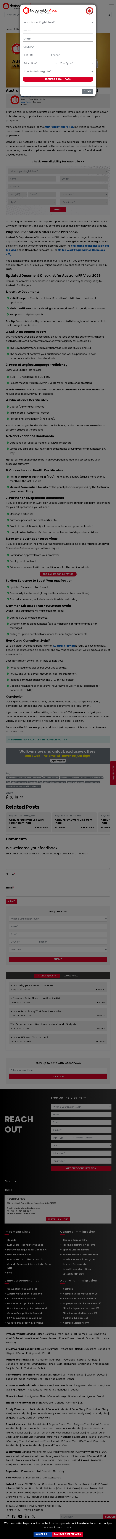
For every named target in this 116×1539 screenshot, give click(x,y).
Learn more (64, 1527)
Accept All (42, 1534)
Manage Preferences (67, 1534)
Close (88, 91)
